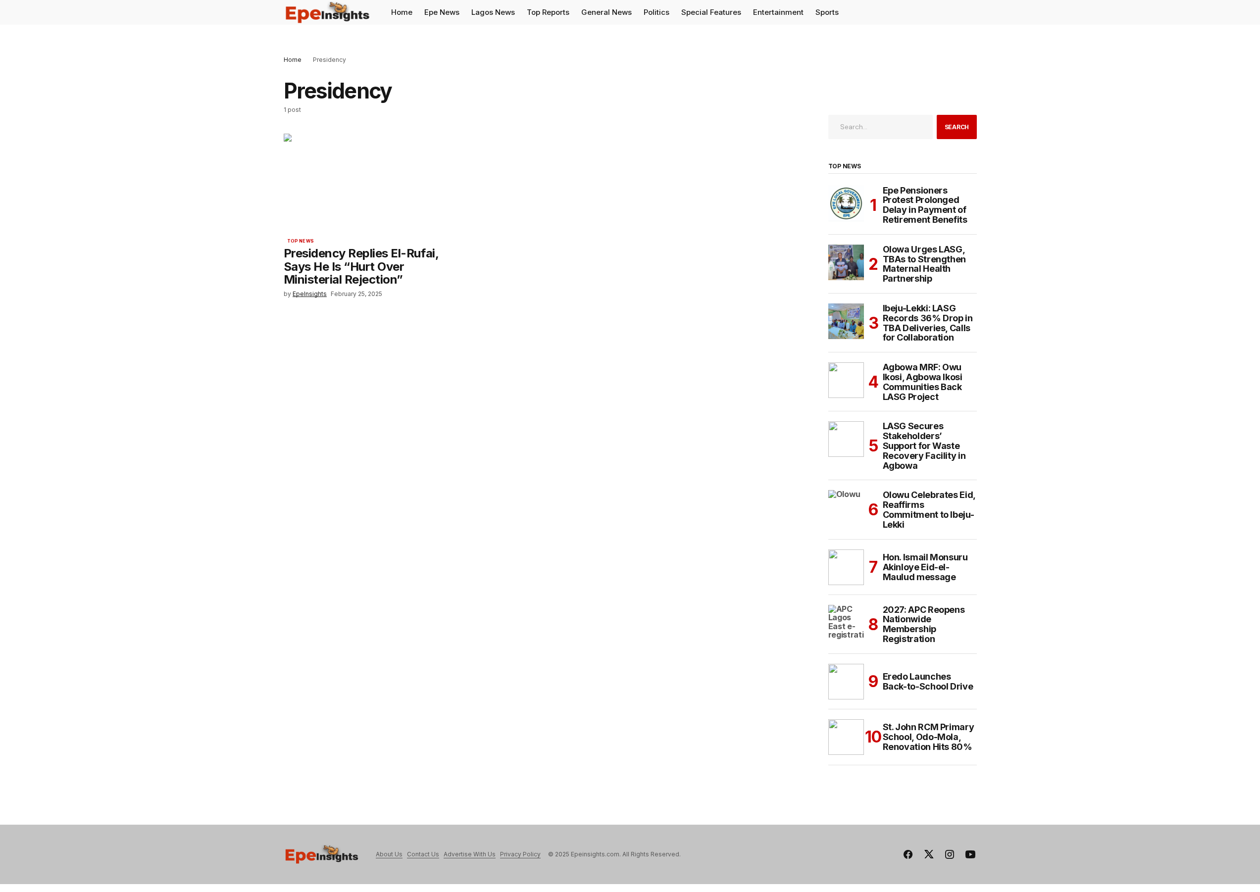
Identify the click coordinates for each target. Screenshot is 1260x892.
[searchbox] (880, 127)
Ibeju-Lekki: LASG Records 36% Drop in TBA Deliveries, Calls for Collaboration (928, 323)
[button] (969, 12)
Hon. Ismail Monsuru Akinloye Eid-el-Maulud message (925, 567)
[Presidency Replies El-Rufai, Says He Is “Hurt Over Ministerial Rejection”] (370, 182)
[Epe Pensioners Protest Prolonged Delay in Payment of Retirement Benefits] (846, 203)
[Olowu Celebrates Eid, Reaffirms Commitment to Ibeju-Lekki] (846, 508)
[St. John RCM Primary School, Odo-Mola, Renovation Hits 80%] (846, 737)
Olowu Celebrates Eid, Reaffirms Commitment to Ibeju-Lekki (929, 509)
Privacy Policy (520, 854)
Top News (300, 241)
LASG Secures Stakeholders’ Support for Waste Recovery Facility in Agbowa (924, 445)
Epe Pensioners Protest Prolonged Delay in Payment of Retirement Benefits (925, 205)
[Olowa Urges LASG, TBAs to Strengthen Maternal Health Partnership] (846, 262)
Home (293, 59)
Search (957, 127)
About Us (389, 854)
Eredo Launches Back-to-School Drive (928, 681)
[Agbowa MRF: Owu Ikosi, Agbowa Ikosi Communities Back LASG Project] (846, 380)
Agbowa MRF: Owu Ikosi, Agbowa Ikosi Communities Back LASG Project (922, 381)
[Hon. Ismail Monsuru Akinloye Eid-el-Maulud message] (846, 567)
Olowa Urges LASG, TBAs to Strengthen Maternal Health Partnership (924, 264)
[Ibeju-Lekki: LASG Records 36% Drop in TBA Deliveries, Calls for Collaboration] (846, 321)
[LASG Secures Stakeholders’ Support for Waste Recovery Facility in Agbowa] (846, 439)
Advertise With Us (470, 854)
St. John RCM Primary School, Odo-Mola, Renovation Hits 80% (928, 737)
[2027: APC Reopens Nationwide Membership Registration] (846, 623)
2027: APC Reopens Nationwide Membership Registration (924, 624)
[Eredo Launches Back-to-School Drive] (846, 681)
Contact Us (423, 854)
